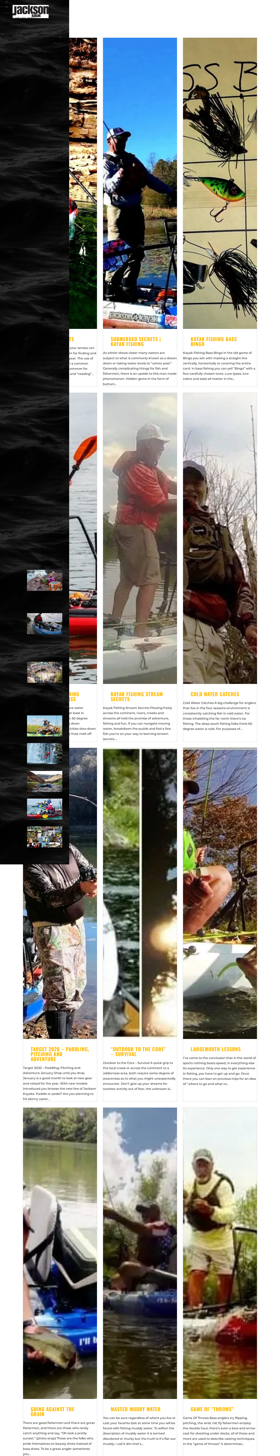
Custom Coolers (50, 463)
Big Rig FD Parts (49, 219)
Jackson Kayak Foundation (41, 643)
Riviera (57, 380)
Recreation (53, 796)
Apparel (56, 167)
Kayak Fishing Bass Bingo (214, 341)
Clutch (57, 277)
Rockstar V (54, 297)
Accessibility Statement (44, 562)
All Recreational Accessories (40, 406)
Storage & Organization (44, 422)
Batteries (55, 141)
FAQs (58, 531)
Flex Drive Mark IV (48, 152)
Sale (59, 489)
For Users (55, 520)
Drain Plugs (53, 349)
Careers (56, 654)
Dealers (56, 567)
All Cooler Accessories (45, 479)
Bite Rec (55, 375)
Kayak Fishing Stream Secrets (137, 696)
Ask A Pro (54, 526)
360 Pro (56, 121)
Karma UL (54, 302)
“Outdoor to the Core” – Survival (138, 1051)
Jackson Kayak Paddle (44, 79)
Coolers (56, 823)
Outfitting (54, 328)
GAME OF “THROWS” (212, 1409)
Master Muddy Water (136, 1409)
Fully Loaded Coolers (46, 474)
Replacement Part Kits (44, 354)
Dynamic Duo (51, 282)
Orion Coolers (52, 453)
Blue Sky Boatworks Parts (42, 214)
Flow (58, 287)
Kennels (56, 851)
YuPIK (57, 105)
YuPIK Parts (53, 245)
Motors (56, 136)
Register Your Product (45, 536)
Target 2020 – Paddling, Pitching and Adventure (60, 1054)
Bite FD (56, 69)
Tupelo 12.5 (54, 391)
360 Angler (53, 116)
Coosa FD (55, 64)
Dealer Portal (52, 600)
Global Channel (50, 702)
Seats (58, 194)
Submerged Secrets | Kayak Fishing (136, 341)
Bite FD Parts (52, 225)
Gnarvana (54, 292)
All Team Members (48, 687)
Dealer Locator (50, 595)
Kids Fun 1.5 (53, 308)
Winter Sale (53, 713)
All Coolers (54, 458)
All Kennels (53, 500)
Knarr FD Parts (50, 251)
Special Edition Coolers (44, 468)
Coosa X (56, 90)
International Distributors (42, 605)
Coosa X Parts (51, 235)
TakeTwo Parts (51, 240)
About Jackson (50, 610)
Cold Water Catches (215, 694)
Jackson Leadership (46, 638)
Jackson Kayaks (50, 266)
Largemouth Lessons (216, 1049)
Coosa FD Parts (50, 230)
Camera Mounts (50, 334)
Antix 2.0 (55, 271)
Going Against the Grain (52, 1411)
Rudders (55, 199)
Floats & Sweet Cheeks (44, 323)
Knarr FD (55, 58)
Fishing (56, 740)
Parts (58, 157)
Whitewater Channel (46, 697)
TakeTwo (55, 100)
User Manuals (51, 541)
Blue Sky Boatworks (46, 110)
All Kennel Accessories (45, 505)
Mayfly (57, 95)
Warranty (55, 546)
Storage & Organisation (44, 183)
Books (57, 339)
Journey (56, 396)
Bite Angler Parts (49, 209)
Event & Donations (48, 649)
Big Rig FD (54, 74)
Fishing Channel (49, 692)
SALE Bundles (51, 510)
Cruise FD (54, 401)
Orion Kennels (51, 494)
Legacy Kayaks (50, 256)
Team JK (55, 659)
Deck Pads (54, 204)
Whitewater (53, 768)
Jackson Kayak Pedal (46, 53)
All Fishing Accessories (45, 162)
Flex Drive (54, 147)
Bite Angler (53, 84)
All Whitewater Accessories (41, 313)
